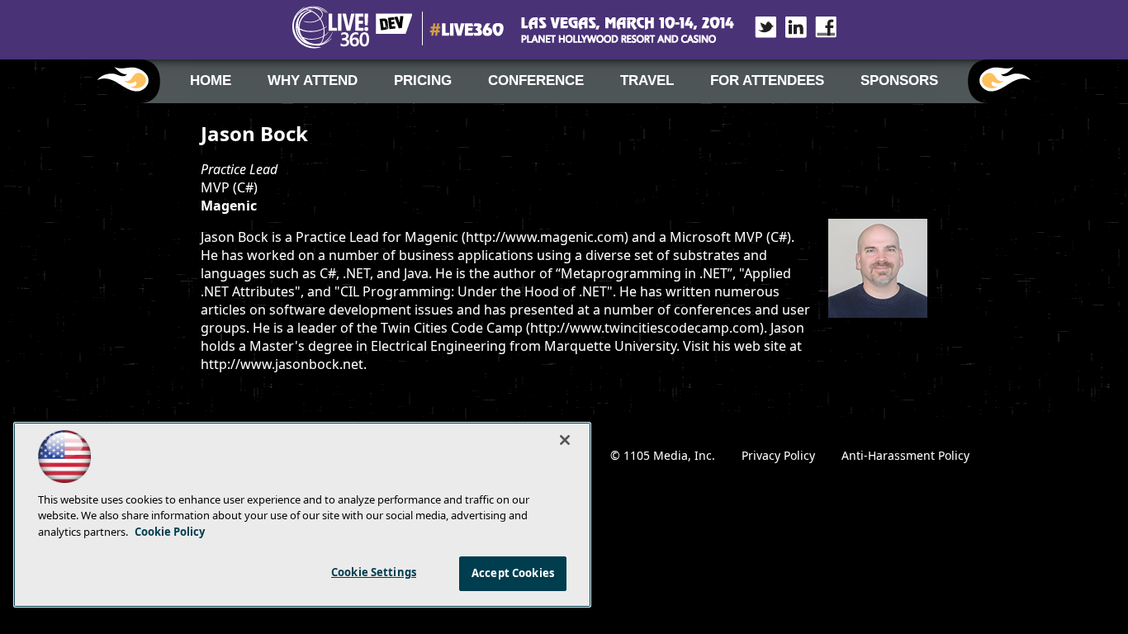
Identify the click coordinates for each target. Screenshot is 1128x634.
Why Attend (313, 80)
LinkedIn (787, 27)
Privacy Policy (778, 455)
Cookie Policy (170, 531)
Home (210, 80)
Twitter (757, 27)
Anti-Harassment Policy (905, 455)
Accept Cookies (513, 572)
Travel (647, 80)
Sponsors (899, 80)
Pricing (423, 80)
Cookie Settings (373, 572)
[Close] (565, 440)
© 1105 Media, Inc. (662, 455)
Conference (536, 80)
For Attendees (767, 80)
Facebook (816, 27)
